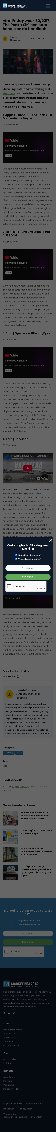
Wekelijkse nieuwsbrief (29, 559)
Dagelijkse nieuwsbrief (29, 555)
